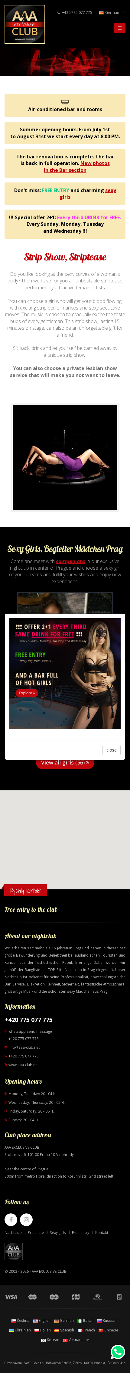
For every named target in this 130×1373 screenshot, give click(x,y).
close (111, 750)
